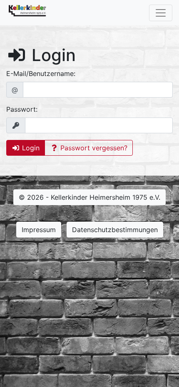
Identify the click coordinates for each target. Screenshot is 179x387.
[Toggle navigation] (160, 13)
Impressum (39, 229)
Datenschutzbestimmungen (115, 229)
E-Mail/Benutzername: (40, 73)
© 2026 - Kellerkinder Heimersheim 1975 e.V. (89, 197)
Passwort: (21, 109)
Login (30, 148)
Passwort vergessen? (92, 148)
